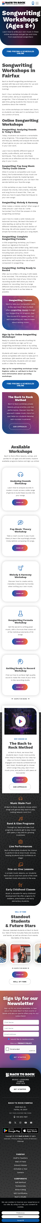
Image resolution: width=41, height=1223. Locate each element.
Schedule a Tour (20, 1169)
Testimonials (20, 1186)
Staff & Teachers (20, 1158)
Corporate (20, 1179)
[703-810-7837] (33, 3)
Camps (20, 1081)
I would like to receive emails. (21, 1039)
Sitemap (20, 1141)
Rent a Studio (20, 1197)
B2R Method (20, 1182)
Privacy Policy (17, 1139)
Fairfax (20, 1154)
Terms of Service (29, 1139)
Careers (20, 1172)
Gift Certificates (20, 1193)
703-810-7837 (22, 1117)
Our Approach (20, 427)
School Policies (20, 1165)
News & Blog (20, 1190)
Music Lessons (20, 1080)
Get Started (20, 1089)
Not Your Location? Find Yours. (20, 1113)
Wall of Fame (20, 982)
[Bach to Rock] (14, 3)
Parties (20, 1083)
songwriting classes (19, 310)
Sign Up (20, 502)
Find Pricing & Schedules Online (20, 52)
